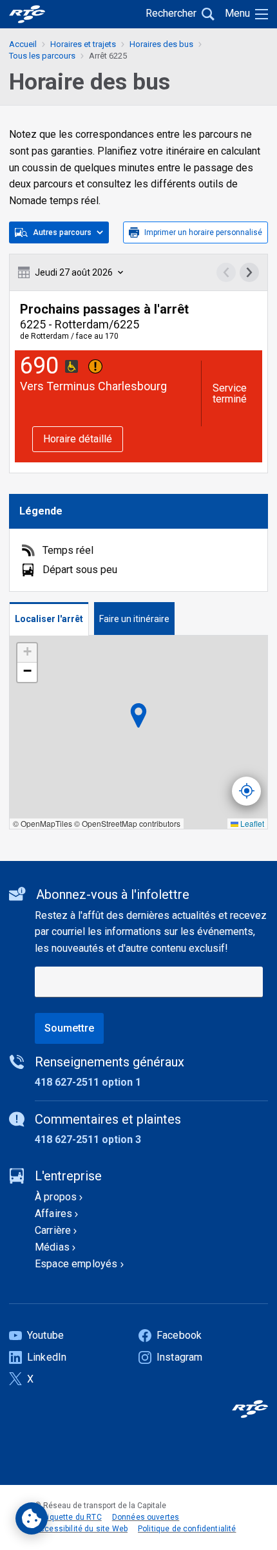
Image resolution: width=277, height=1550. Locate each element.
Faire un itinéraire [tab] (134, 619)
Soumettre (69, 1028)
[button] (27, 653)
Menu (237, 13)
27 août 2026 (74, 272)
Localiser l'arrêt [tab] (49, 619)
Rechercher (171, 13)
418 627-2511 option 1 (88, 1082)
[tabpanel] (138, 732)
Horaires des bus (161, 44)
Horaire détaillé (77, 439)
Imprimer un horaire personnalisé (203, 232)
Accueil (23, 44)
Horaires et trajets (83, 44)
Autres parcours (62, 232)
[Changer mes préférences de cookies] (31, 1518)
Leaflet (251, 823)
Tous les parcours (42, 56)
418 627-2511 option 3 (88, 1139)
